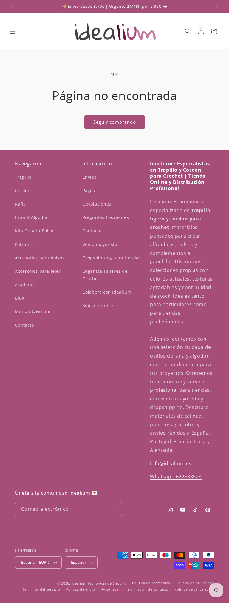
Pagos (89, 190)
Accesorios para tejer (38, 271)
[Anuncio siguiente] (217, 6)
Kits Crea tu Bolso (34, 231)
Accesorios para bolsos (39, 258)
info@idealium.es (170, 463)
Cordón (23, 190)
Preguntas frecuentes (106, 217)
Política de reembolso (151, 583)
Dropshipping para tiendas (112, 258)
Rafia (20, 204)
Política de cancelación (194, 589)
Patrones (24, 244)
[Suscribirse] (115, 509)
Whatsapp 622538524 (176, 476)
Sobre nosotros (99, 305)
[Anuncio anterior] (11, 6)
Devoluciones (97, 204)
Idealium (78, 583)
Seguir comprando (114, 122)
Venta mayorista (100, 244)
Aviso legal (110, 589)
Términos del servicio (41, 589)
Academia (25, 284)
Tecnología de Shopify (107, 583)
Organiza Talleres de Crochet (105, 274)
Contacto (24, 325)
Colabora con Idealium (107, 292)
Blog (19, 298)
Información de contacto (147, 589)
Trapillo (23, 177)
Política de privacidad (195, 583)
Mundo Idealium (32, 311)
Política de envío (80, 589)
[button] (12, 31)
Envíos (90, 177)
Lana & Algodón (32, 217)
